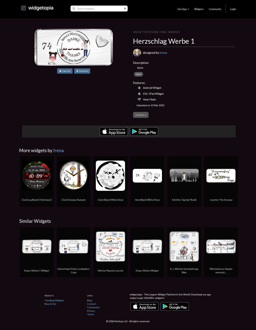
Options (140, 114)
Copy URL (66, 71)
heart (138, 74)
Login (233, 8)
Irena (163, 52)
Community (215, 8)
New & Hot (50, 303)
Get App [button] (182, 8)
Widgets (199, 8)
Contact (91, 303)
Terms (90, 314)
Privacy (91, 310)
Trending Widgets (54, 300)
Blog (89, 300)
